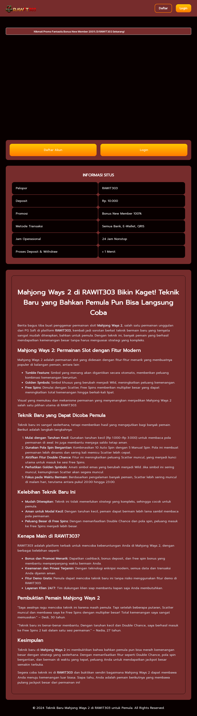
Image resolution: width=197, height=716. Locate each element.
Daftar (163, 8)
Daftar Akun (53, 150)
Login (183, 8)
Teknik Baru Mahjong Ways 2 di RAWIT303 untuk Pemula (89, 708)
